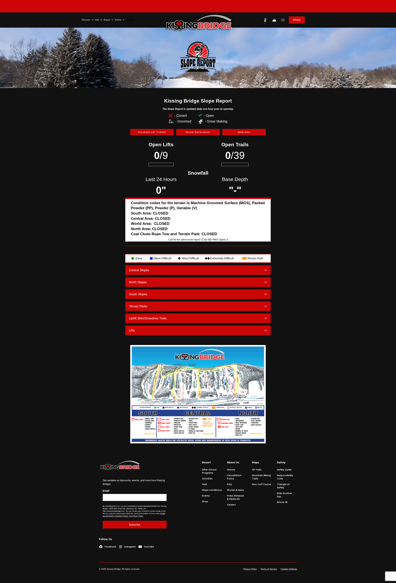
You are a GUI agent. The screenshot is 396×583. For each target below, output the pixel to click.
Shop (297, 19)
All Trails (257, 469)
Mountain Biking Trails (261, 477)
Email (106, 491)
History (231, 469)
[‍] (198, 6)
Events (206, 495)
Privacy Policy (250, 569)
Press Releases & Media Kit (235, 497)
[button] (87, 20)
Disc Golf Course (261, 484)
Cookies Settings (289, 569)
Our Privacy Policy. (136, 516)
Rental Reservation (198, 132)
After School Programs (209, 471)
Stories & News (235, 490)
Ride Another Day (284, 495)
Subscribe (134, 524)
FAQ (229, 484)
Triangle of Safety (283, 486)
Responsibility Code (285, 477)
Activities (207, 478)
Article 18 (282, 502)
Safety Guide (284, 469)
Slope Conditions (212, 490)
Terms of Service (268, 569)
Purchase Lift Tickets (152, 132)
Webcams (244, 132)
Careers (130, 20)
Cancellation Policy (234, 477)
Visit (204, 484)
